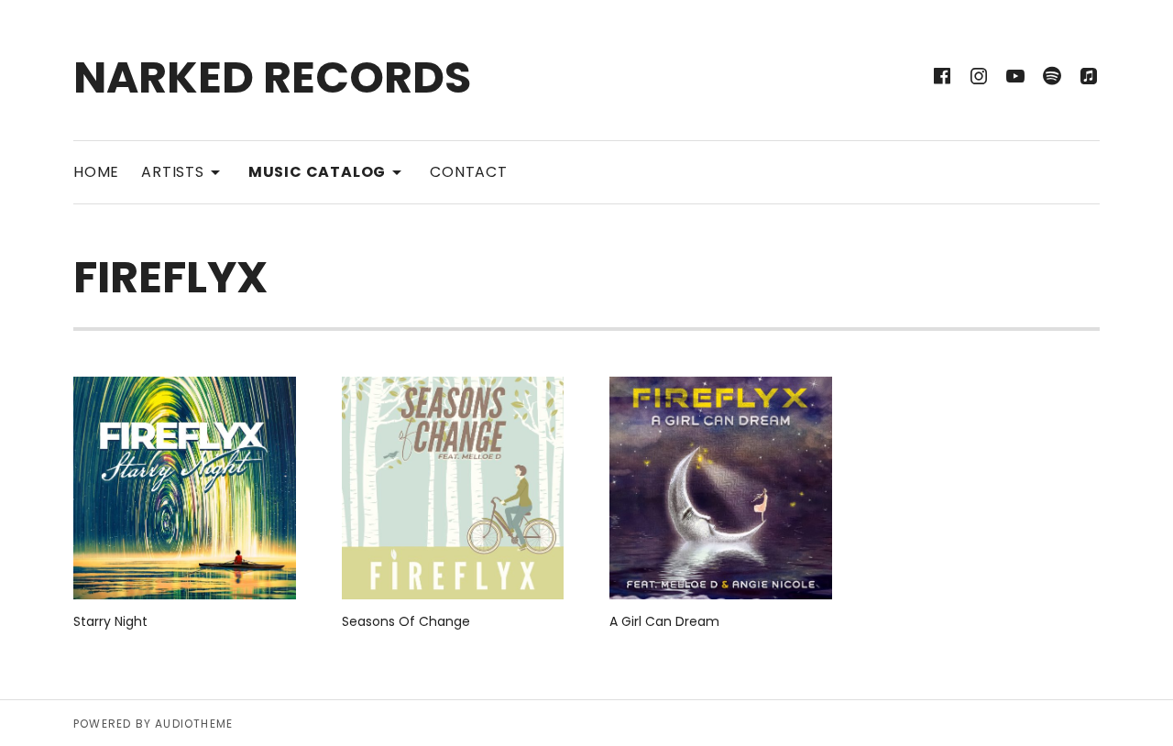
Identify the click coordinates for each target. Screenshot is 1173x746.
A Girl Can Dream (664, 621)
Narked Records (272, 77)
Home (96, 171)
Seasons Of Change (406, 621)
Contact (469, 171)
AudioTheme (194, 723)
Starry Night (110, 621)
